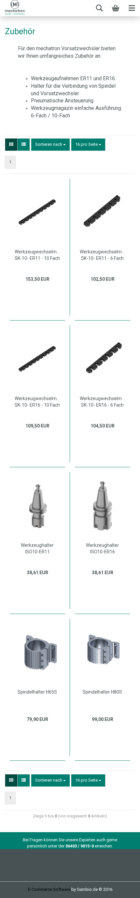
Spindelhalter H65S (37, 692)
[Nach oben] (122, 888)
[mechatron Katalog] (24, 8)
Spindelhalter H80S (102, 692)
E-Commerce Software (49, 889)
